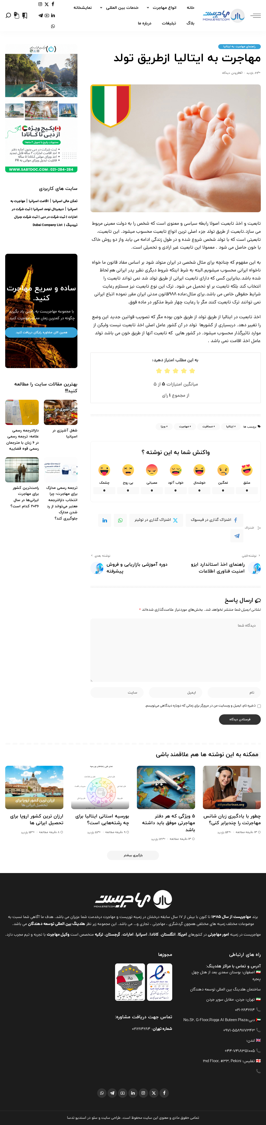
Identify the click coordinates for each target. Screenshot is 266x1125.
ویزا (163, 426)
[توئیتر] (46, 4)
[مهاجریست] (223, 15)
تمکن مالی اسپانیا (64, 201)
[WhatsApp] (120, 520)
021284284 (141, 1029)
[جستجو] (8, 15)
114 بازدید (223, 832)
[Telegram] (236, 535)
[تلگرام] (40, 15)
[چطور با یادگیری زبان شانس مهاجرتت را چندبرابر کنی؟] (232, 787)
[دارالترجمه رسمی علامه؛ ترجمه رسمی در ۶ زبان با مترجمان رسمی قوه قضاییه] (22, 412)
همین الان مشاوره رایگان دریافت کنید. (41, 332)
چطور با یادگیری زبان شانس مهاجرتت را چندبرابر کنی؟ (232, 819)
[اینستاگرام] (40, 4)
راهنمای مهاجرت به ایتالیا (239, 46)
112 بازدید (92, 832)
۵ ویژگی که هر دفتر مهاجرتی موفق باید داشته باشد (168, 823)
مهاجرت (184, 426)
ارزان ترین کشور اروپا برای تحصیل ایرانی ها (36, 819)
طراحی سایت (111, 1118)
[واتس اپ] (53, 26)
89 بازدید (252, 73)
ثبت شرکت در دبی (53, 217)
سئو (94, 1118)
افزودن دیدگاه (231, 73)
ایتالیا (230, 426)
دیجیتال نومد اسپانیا (48, 209)
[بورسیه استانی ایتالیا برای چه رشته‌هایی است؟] (100, 787)
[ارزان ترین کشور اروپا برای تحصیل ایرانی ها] (34, 787)
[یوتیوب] (47, 15)
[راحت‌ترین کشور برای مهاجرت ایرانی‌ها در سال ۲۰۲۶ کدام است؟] (22, 469)
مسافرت (207, 426)
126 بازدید (157, 839)
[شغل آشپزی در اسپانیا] (60, 412)
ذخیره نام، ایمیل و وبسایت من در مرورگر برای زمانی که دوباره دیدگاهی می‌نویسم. (200, 706)
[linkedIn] (104, 520)
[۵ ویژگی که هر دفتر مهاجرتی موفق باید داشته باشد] (166, 787)
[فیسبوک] (53, 4)
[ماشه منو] (253, 15)
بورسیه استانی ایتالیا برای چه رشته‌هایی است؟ (102, 819)
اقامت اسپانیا (39, 201)
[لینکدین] (53, 15)
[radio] (159, 371)
